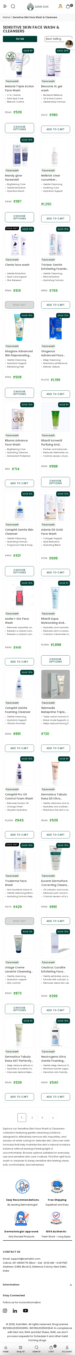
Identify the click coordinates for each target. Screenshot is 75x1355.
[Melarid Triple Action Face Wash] (19, 63)
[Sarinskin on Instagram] (5, 1310)
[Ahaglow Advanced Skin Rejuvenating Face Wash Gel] (19, 327)
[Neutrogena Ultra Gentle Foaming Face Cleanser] (55, 1033)
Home (6, 17)
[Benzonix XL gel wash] (55, 63)
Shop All (21, 1351)
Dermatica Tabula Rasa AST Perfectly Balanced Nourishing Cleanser (19, 1059)
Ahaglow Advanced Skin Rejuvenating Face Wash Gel (19, 353)
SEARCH (36, 1351)
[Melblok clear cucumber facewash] (55, 152)
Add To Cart (56, 129)
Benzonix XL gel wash (51, 88)
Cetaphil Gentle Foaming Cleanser (18, 710)
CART (52, 1349)
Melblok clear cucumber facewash (50, 178)
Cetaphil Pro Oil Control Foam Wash (19, 796)
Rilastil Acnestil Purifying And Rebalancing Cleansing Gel (51, 443)
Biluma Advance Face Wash (16, 442)
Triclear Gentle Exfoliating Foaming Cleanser (54, 267)
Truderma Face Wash (16, 883)
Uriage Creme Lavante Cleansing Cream (18, 970)
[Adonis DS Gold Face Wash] (55, 506)
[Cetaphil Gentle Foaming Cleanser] (19, 684)
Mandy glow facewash (13, 178)
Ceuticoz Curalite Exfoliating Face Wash (53, 970)
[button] (68, 7)
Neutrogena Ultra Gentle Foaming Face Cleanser (53, 1059)
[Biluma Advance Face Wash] (19, 417)
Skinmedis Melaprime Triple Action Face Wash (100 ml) (53, 710)
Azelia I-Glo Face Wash (17, 621)
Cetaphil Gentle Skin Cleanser (19, 532)
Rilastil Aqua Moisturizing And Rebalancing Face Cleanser (53, 621)
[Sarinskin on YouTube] (25, 1310)
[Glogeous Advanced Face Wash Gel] (55, 327)
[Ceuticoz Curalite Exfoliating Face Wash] (55, 944)
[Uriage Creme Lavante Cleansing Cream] (19, 944)
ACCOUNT (67, 1351)
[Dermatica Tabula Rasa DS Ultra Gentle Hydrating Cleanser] (55, 771)
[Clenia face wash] (19, 241)
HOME (5, 1351)
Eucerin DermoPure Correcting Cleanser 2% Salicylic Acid (55, 883)
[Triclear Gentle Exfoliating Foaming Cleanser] (55, 241)
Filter (20, 39)
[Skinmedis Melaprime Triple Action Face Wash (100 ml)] (55, 684)
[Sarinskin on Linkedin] (15, 1310)
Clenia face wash (17, 265)
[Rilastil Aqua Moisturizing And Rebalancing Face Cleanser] (55, 595)
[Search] (13, 7)
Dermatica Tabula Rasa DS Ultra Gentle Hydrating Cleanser (54, 796)
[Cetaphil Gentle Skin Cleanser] (19, 506)
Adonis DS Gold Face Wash (52, 532)
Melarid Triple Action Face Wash (19, 88)
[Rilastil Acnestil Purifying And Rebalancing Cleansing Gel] (55, 417)
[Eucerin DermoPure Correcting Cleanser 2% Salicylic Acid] (55, 857)
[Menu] (5, 7)
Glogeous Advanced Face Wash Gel (52, 353)
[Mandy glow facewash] (19, 152)
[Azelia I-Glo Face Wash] (19, 595)
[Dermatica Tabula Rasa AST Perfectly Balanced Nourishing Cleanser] (19, 1033)
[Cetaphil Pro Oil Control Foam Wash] (19, 771)
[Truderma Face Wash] (19, 857)
